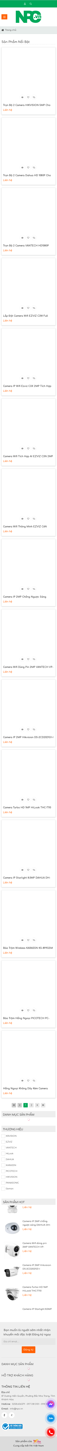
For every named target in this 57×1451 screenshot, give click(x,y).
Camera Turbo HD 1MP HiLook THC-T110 (27, 807)
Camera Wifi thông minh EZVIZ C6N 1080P (25, 527)
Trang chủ (10, 30)
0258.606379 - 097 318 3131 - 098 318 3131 (32, 1404)
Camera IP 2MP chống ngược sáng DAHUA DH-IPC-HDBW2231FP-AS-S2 (25, 597)
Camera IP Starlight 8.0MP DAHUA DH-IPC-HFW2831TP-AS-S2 (26, 878)
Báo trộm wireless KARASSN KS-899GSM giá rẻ (28, 948)
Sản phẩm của (23, 1441)
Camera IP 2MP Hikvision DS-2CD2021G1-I (28, 737)
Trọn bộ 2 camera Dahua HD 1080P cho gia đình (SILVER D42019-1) (27, 175)
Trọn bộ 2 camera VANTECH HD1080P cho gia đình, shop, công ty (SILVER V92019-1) (26, 246)
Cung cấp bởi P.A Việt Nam (28, 1446)
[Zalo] (11, 1415)
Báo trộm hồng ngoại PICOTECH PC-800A (26, 1018)
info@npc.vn (16, 1409)
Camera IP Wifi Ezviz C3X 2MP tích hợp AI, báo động (27, 386)
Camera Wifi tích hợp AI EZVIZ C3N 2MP (28, 456)
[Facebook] (4, 1415)
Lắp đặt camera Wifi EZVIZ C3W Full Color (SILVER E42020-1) (25, 316)
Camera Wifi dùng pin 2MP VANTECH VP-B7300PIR (28, 667)
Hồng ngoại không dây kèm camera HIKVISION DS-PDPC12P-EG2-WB (25, 1088)
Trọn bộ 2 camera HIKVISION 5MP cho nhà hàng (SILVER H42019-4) (26, 105)
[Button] (3, 30)
